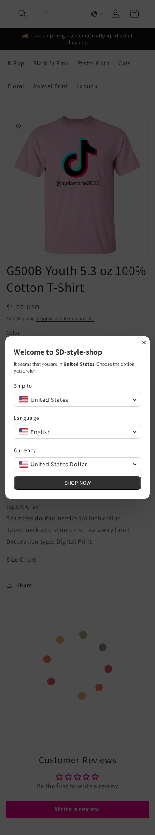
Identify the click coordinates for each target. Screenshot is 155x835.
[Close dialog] (144, 342)
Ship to (23, 385)
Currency (25, 450)
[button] (77, 400)
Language (26, 418)
